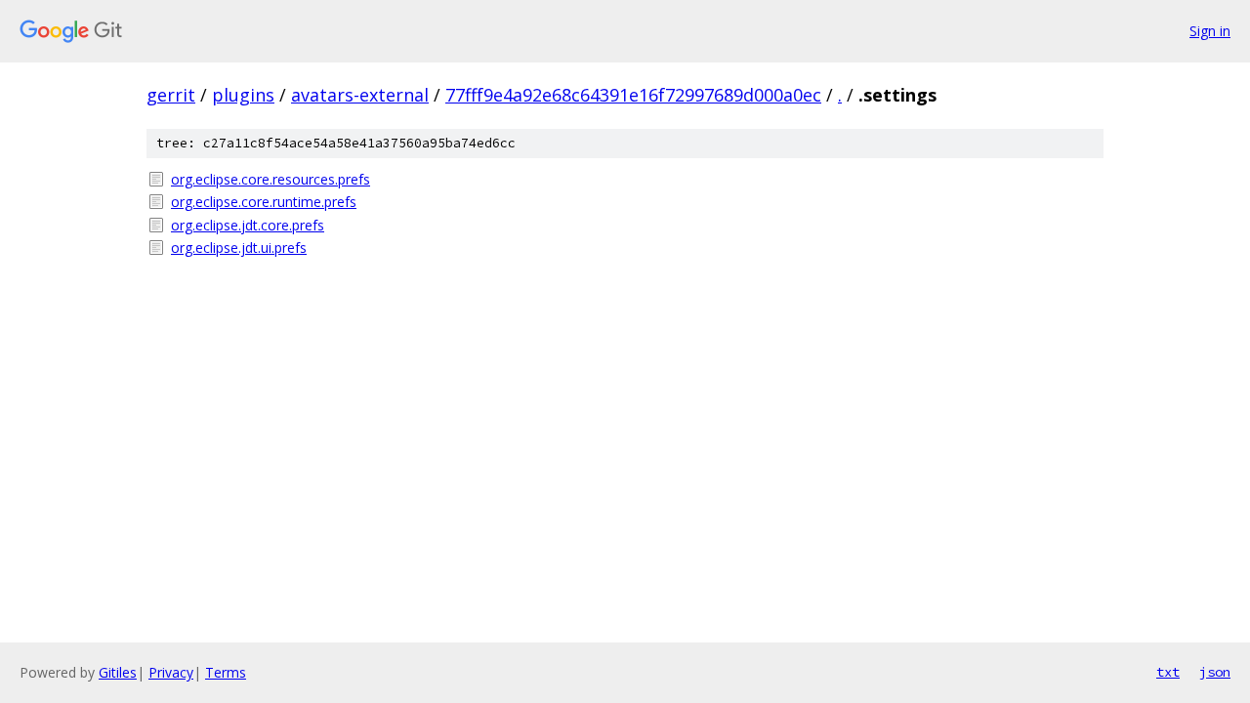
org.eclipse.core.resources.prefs (270, 179)
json (1214, 672)
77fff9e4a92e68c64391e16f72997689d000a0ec (633, 94)
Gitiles (118, 672)
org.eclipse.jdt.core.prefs (247, 225)
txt (1168, 672)
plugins (243, 94)
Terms (225, 672)
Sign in (1209, 30)
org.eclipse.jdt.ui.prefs (239, 247)
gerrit (170, 94)
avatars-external (360, 94)
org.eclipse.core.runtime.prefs (263, 201)
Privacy (170, 672)
